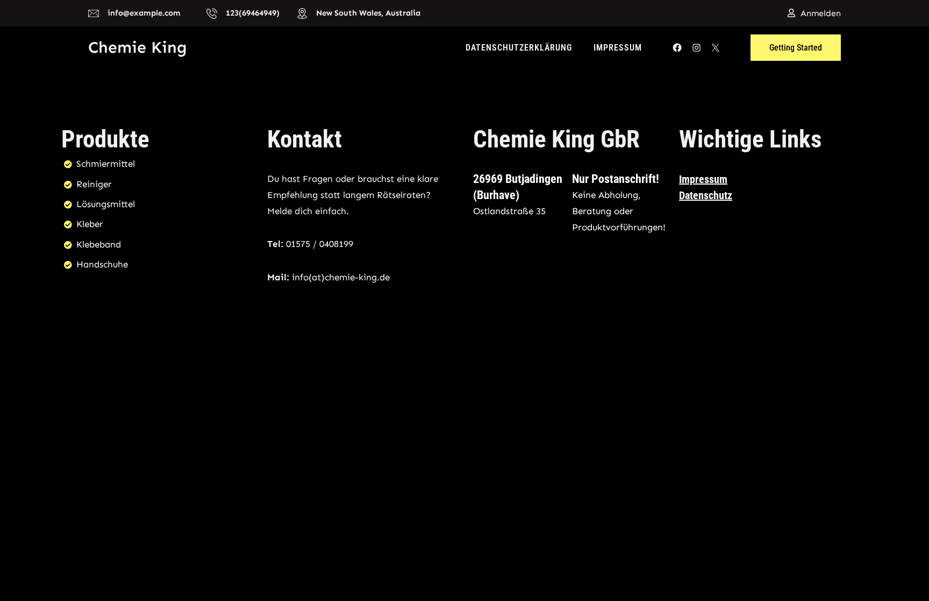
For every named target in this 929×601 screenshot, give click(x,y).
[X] (715, 48)
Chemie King (137, 47)
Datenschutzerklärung (519, 48)
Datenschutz (705, 195)
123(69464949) (253, 13)
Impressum (618, 48)
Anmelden (821, 13)
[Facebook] (677, 48)
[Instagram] (696, 48)
